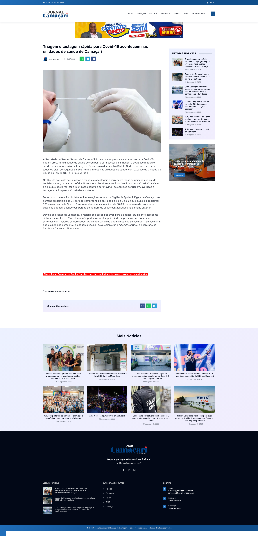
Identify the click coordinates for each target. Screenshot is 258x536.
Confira (179, 175)
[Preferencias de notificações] (3, 533)
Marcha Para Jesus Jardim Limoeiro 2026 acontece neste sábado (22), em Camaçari (197, 105)
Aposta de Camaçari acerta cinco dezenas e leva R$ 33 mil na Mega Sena (197, 76)
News (67, 291)
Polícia (177, 14)
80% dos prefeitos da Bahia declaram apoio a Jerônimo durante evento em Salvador (197, 119)
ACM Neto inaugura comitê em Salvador (107, 416)
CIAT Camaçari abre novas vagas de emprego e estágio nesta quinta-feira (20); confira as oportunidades (197, 90)
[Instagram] (211, 2)
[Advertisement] (102, 252)
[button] (213, 14)
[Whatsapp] (214, 2)
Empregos (165, 14)
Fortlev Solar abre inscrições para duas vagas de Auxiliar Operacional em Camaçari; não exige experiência (195, 418)
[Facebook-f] (207, 2)
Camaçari (141, 14)
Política (153, 14)
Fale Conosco (198, 14)
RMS (186, 14)
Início (130, 14)
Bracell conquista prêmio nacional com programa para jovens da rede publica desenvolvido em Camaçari (197, 63)
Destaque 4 (59, 291)
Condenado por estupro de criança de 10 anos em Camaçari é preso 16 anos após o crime (151, 418)
